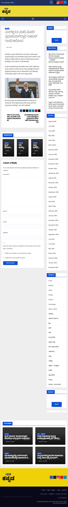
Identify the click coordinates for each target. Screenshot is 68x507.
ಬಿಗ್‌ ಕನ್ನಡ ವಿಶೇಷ (54, 347)
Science (51, 300)
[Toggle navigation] (33, 18)
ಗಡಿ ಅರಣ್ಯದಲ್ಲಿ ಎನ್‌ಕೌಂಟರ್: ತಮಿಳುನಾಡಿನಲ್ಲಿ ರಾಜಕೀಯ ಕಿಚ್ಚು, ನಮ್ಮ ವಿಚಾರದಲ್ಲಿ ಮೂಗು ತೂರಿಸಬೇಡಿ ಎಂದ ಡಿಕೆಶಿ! (57, 81)
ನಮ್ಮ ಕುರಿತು (52, 337)
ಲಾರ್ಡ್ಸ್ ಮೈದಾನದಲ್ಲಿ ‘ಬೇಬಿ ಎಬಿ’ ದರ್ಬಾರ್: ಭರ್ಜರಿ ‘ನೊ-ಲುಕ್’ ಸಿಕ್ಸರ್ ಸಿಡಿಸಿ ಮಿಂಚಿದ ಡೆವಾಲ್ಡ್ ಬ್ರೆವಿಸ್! (52, 502)
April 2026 (52, 140)
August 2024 (52, 197)
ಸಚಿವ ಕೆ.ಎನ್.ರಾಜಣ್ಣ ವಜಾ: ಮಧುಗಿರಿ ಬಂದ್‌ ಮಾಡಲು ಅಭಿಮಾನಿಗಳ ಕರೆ (14, 118)
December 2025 (53, 159)
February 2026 (53, 150)
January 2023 (53, 263)
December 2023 (53, 221)
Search (57, 40)
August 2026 (52, 122)
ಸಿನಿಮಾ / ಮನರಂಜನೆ (55, 385)
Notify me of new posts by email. (15, 258)
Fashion (51, 286)
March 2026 (52, 145)
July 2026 (52, 126)
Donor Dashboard (62, 498)
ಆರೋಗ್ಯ (51, 314)
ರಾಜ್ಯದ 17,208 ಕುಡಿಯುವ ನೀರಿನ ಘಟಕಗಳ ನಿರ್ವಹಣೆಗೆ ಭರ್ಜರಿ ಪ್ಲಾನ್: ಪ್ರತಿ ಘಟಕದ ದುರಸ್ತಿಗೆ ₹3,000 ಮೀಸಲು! (56, 105)
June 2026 (52, 131)
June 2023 (52, 244)
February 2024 (53, 211)
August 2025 (52, 178)
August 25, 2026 (10, 442)
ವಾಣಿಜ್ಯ (51, 361)
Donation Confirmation (61, 494)
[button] (62, 19)
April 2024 (52, 202)
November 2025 (53, 164)
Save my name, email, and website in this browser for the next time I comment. (21, 247)
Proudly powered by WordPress (8, 497)
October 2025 (53, 169)
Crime (50, 281)
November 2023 (53, 225)
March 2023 (52, 253)
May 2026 (52, 136)
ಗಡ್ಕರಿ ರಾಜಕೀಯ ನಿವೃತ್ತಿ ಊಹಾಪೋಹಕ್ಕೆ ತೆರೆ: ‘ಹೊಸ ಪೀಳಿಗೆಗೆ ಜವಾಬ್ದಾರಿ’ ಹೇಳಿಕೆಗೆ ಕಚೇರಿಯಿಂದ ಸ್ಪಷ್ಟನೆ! (56, 70)
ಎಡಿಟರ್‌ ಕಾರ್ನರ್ (53, 319)
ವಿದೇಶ (50, 370)
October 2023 (53, 230)
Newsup (22, 497)
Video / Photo (53, 309)
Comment (6, 174)
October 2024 (53, 188)
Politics (7, 28)
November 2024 (53, 183)
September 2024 (54, 192)
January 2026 (53, 155)
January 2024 (53, 216)
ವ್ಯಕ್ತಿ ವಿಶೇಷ (52, 375)
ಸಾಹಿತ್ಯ (50, 380)
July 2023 (51, 239)
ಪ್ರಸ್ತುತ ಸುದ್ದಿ (52, 342)
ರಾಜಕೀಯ (51, 352)
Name (5, 211)
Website (5, 233)
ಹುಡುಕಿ (50, 28)
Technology (52, 304)
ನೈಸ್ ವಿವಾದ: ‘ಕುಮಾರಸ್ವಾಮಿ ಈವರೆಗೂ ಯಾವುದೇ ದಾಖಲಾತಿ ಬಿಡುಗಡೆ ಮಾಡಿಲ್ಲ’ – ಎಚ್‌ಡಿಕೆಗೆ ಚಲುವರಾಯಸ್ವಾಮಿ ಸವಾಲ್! (56, 58)
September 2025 (54, 173)
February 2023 (53, 258)
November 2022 (53, 268)
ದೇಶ (50, 333)
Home (50, 290)
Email (5, 222)
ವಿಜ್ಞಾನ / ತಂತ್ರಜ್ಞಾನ (54, 366)
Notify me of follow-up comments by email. (18, 253)
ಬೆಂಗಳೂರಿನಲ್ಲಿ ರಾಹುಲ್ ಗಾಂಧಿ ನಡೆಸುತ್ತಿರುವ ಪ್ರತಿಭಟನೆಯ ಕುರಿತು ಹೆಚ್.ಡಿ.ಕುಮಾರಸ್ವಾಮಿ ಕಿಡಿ (31, 118)
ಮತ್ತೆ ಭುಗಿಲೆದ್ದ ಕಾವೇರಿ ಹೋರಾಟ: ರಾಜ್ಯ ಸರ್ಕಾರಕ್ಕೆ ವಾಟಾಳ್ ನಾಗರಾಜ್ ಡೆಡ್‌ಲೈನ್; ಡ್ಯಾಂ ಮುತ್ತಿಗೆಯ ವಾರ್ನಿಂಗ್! (56, 94)
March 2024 (52, 206)
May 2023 (51, 249)
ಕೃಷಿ (50, 323)
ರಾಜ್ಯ (50, 356)
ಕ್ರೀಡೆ (50, 328)
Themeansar (29, 497)
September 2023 (54, 235)
